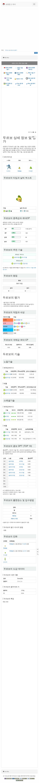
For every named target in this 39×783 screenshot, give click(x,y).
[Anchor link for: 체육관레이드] (15, 367)
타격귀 (8, 171)
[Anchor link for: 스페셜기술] (16, 400)
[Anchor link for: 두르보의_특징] (15, 598)
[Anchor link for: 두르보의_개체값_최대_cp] (29, 340)
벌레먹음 (16, 257)
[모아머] (5, 559)
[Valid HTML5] (23, 778)
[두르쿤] (30, 166)
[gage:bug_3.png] (13, 420)
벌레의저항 (17, 263)
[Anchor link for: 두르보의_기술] (21, 354)
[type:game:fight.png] (22, 326)
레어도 (14, 516)
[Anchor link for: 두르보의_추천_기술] (23, 249)
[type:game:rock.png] (26, 323)
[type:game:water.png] (14, 326)
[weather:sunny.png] (25, 211)
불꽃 (16, 320)
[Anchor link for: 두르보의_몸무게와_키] (20, 586)
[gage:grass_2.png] (13, 413)
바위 (28, 323)
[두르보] (19, 166)
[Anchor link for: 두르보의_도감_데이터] (26, 569)
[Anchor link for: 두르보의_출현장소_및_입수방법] (5, 502)
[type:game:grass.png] (9, 211)
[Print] (35, 132)
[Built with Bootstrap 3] (8, 778)
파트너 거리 (19, 79)
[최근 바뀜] (31, 132)
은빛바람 (25, 263)
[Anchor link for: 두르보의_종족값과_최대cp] (31, 218)
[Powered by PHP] (16, 778)
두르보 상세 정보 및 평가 (11, 50)
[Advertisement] (19, 29)
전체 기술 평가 (20, 68)
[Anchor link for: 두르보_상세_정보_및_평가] (7, 141)
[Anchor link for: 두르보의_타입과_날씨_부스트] (33, 178)
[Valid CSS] (31, 778)
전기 (20, 326)
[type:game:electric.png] (18, 326)
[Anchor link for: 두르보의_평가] (21, 297)
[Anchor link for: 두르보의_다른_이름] (18, 575)
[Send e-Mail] (33, 132)
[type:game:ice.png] (14, 323)
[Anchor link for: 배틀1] (8, 425)
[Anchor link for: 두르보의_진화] (18, 536)
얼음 (16, 323)
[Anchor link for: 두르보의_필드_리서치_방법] (24, 527)
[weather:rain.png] (21, 211)
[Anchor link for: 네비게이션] (13, 157)
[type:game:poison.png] (19, 323)
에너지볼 (24, 257)
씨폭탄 (7, 416)
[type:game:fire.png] (14, 320)
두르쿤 (30, 171)
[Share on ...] (29, 132)
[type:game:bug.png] (4, 211)
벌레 (24, 323)
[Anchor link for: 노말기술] (13, 361)
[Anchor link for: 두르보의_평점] (18, 275)
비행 (21, 320)
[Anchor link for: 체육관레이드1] (15, 406)
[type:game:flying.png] (19, 320)
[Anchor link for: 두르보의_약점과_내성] (26, 312)
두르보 (19, 171)
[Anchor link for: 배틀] (8, 383)
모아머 (25, 551)
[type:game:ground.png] (18, 330)
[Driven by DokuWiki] (19, 780)
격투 (24, 326)
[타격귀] (8, 166)
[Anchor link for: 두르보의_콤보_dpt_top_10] (33, 446)
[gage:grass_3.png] (13, 416)
